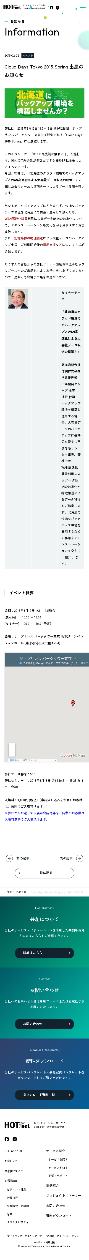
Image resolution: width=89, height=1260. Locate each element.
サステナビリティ (18, 1222)
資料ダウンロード (59, 1215)
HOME (8, 892)
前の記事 (22, 858)
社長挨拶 (12, 1198)
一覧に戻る (44, 873)
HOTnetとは (13, 1150)
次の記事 (66, 858)
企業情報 (11, 1180)
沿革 (9, 1214)
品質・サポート (58, 1176)
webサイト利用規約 (44, 1242)
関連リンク (31, 1236)
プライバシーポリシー (69, 1236)
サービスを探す (58, 1159)
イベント (28, 55)
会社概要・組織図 (18, 1206)
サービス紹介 (55, 1150)
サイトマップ (14, 1236)
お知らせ (21, 892)
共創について (14, 1171)
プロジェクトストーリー (63, 1195)
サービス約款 (47, 1236)
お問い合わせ (55, 1205)
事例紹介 (52, 1185)
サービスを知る (58, 1168)
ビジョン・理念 (16, 1189)
